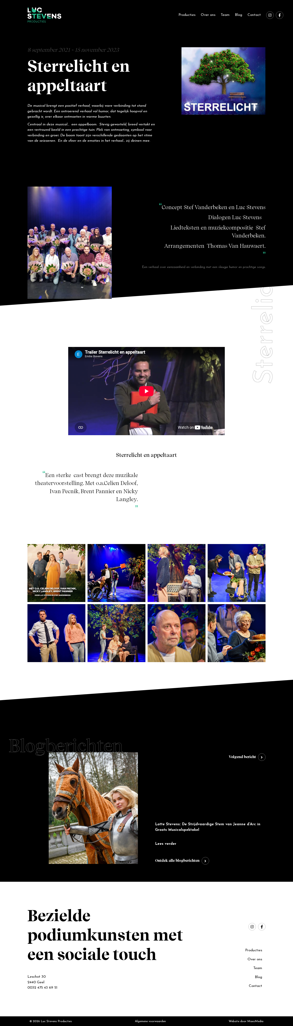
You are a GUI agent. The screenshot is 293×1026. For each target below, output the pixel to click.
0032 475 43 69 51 (42, 988)
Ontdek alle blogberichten (177, 861)
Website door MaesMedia (246, 1021)
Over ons (208, 15)
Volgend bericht (242, 757)
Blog (238, 15)
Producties (186, 15)
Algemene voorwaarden (150, 1021)
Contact (254, 15)
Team (225, 15)
